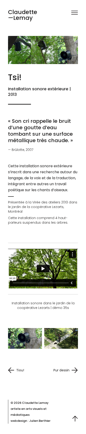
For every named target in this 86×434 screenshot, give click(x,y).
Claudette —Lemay (22, 15)
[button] (74, 13)
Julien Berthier (39, 421)
